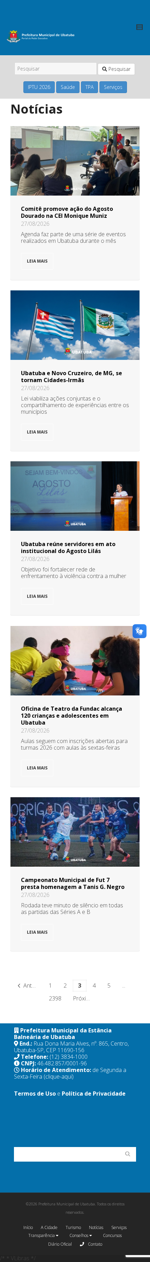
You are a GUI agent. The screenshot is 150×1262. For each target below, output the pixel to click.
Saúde (68, 87)
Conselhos (79, 1235)
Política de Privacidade (94, 1093)
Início (28, 1227)
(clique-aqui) (59, 1076)
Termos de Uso (35, 1093)
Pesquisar (118, 69)
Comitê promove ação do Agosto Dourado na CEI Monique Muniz (67, 212)
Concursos (112, 1235)
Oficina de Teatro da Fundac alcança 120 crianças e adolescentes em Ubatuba (71, 715)
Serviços (113, 87)
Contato (94, 1244)
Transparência (42, 1235)
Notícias (96, 1227)
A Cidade (49, 1227)
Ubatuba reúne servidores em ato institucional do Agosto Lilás (68, 547)
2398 (55, 998)
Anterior (32, 985)
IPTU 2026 (39, 87)
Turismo (73, 1227)
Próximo (84, 998)
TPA (89, 87)
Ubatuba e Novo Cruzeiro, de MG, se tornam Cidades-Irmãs (71, 376)
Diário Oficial (60, 1244)
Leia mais (37, 261)
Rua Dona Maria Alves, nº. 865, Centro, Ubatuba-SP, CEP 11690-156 (71, 1047)
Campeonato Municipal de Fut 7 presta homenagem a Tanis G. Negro (73, 883)
